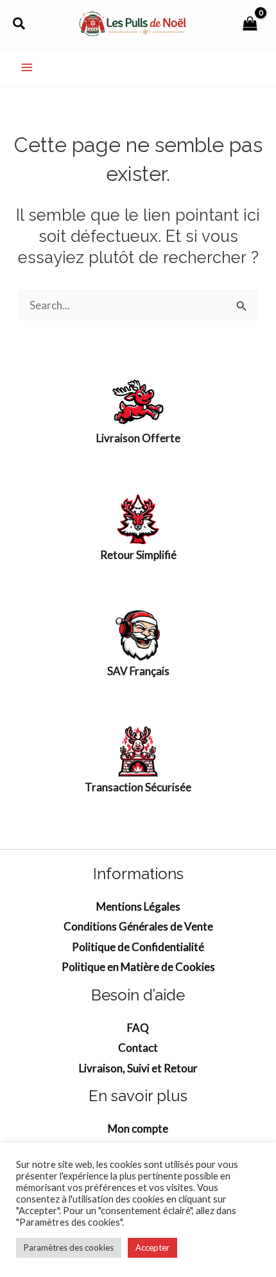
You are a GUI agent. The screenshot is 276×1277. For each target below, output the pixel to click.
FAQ (138, 1027)
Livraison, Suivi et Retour (138, 1068)
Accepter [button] (152, 1247)
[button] (19, 24)
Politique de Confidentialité (138, 947)
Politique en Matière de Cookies (138, 966)
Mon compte (138, 1128)
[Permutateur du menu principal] (27, 68)
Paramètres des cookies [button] (69, 1247)
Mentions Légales (138, 906)
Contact (138, 1047)
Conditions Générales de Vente (138, 926)
